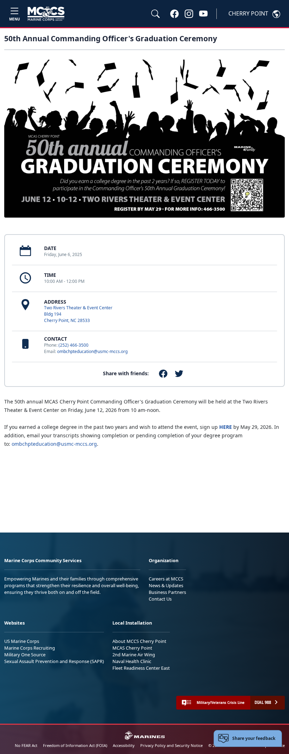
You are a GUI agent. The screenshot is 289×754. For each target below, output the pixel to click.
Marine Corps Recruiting (29, 648)
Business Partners (167, 592)
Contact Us (160, 599)
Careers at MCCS (166, 579)
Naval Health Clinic (131, 661)
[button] (174, 13)
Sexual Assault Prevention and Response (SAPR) (54, 661)
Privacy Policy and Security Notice (171, 745)
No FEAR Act (26, 745)
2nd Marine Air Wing (133, 654)
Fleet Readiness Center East (141, 668)
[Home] (45, 14)
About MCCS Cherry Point (139, 641)
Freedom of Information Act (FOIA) (75, 745)
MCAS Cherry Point (132, 648)
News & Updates (166, 585)
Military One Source (24, 654)
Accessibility (124, 745)
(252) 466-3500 (73, 345)
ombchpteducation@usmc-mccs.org (92, 351)
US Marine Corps (21, 641)
